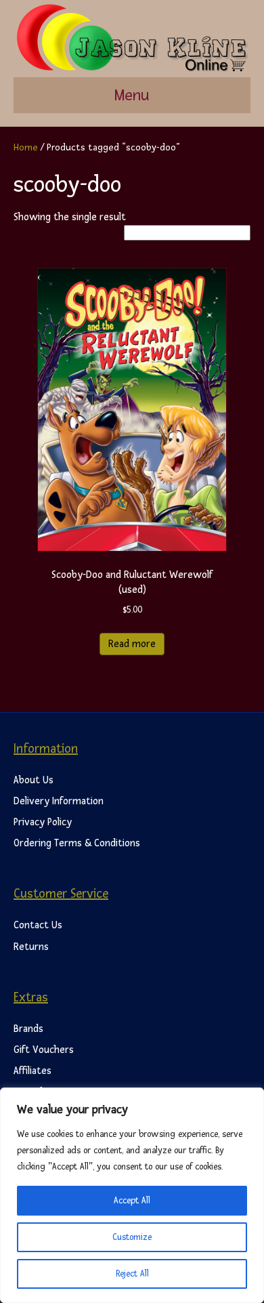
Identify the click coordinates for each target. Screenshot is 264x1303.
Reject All (132, 1273)
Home (26, 147)
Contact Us (38, 925)
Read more (132, 644)
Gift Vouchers (44, 1049)
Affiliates (32, 1070)
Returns (31, 946)
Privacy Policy (43, 822)
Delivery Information (59, 801)
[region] (132, 1195)
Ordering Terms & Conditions (77, 843)
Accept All (132, 1200)
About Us (33, 780)
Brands (28, 1028)
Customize (132, 1237)
